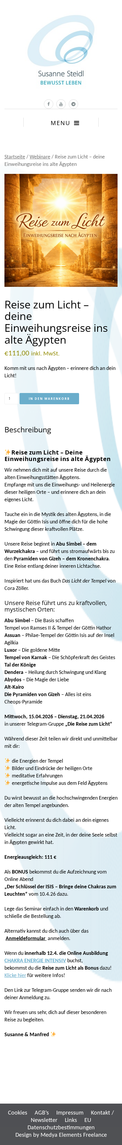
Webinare (40, 157)
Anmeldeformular (26, 939)
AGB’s (42, 1113)
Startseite (14, 157)
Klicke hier (15, 976)
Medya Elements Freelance (74, 1135)
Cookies (17, 1113)
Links (71, 1120)
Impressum (70, 1113)
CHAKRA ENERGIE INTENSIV (35, 961)
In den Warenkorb (49, 399)
